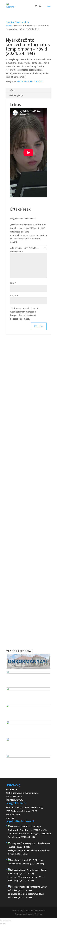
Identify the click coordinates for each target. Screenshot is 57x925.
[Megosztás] (7, 920)
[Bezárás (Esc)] (10, 920)
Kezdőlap (10, 22)
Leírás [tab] (11, 90)
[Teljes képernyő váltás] (4, 920)
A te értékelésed (19, 247)
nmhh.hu (10, 818)
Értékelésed (16, 251)
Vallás (41, 81)
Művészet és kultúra (27, 81)
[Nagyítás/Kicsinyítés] (1, 920)
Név (13, 283)
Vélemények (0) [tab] (16, 95)
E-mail (14, 295)
